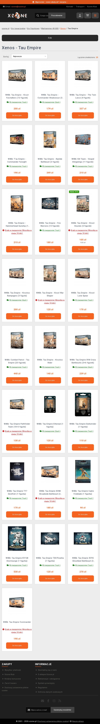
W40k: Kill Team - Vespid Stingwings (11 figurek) (83, 160)
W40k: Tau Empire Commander (17, 622)
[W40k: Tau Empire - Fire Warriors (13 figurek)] (50, 203)
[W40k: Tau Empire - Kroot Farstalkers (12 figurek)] (17, 75)
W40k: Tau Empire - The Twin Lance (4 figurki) (83, 96)
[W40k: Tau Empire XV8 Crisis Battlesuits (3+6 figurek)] (83, 340)
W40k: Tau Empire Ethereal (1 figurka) (50, 425)
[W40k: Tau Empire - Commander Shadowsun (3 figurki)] (50, 75)
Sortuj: (6, 57)
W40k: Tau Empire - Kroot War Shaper (50, 294)
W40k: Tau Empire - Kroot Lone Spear (83, 294)
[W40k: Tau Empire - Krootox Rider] (50, 340)
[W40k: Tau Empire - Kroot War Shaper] (50, 273)
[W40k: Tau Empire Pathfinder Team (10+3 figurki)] (17, 404)
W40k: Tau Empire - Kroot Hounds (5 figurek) (83, 224)
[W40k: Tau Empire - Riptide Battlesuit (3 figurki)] (50, 139)
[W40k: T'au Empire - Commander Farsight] (17, 139)
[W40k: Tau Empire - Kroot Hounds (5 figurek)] (83, 203)
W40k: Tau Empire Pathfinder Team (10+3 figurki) (17, 425)
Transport (80, 7)
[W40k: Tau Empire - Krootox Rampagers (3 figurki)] (17, 273)
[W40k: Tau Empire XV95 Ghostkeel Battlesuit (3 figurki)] (83, 538)
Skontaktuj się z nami (47, 670)
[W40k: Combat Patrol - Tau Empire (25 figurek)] (17, 340)
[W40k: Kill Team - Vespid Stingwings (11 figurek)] (83, 139)
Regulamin (42, 688)
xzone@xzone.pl (15, 7)
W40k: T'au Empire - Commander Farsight (17, 160)
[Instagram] (54, 701)
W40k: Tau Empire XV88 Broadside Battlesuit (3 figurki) (50, 493)
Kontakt (69, 7)
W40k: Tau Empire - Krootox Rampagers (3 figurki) (17, 294)
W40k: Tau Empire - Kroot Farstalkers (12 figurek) (17, 96)
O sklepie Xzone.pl (46, 674)
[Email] (43, 701)
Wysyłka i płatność (13, 670)
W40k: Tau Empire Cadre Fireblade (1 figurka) (83, 492)
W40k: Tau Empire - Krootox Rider (50, 361)
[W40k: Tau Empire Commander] (17, 602)
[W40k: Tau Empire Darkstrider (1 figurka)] (83, 404)
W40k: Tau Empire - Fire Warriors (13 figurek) (50, 224)
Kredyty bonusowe (13, 679)
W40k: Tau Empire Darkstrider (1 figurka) (83, 425)
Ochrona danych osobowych (50, 692)
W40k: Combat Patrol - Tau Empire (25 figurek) (17, 361)
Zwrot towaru (11, 683)
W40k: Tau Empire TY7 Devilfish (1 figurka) (17, 492)
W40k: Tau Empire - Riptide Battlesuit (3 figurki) (50, 160)
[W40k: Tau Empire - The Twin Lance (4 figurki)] (83, 75)
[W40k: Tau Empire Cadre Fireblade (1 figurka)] (83, 471)
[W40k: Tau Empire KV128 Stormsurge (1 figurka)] (17, 538)
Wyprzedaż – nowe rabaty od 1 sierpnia (51, 2)
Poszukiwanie (56, 15)
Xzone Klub (92, 7)
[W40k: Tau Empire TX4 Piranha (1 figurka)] (50, 538)
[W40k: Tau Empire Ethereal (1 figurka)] (50, 404)
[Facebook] (48, 701)
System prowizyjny (46, 683)
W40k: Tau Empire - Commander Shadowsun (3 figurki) (50, 97)
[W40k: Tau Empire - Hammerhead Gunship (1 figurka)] (17, 203)
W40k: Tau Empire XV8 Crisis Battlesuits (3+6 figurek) (83, 361)
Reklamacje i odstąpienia (49, 679)
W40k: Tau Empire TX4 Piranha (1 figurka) (50, 559)
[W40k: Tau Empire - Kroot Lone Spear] (83, 273)
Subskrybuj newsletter (62, 710)
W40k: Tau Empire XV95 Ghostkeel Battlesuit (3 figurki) (83, 560)
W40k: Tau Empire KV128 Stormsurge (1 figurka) (17, 559)
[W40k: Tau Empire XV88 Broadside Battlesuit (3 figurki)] (50, 471)
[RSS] (60, 701)
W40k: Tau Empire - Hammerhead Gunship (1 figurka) (17, 225)
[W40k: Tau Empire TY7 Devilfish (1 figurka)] (17, 471)
